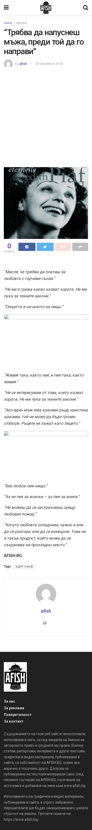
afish (23, 64)
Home (8, 23)
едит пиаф (24, 566)
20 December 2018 (49, 64)
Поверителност (18, 715)
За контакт (14, 721)
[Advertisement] (46, 117)
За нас (9, 701)
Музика (21, 23)
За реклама (14, 708)
